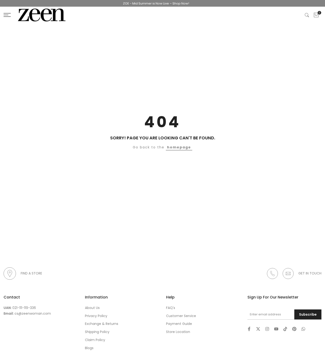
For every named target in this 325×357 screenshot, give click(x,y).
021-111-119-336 (24, 307)
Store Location (178, 331)
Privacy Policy (96, 315)
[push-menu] (7, 15)
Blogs (89, 348)
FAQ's (170, 307)
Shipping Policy (97, 331)
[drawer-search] (307, 15)
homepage (179, 147)
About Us (92, 307)
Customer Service (181, 315)
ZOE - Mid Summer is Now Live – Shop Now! (152, 3)
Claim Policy (95, 339)
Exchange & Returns (101, 323)
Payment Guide (179, 323)
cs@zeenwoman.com (33, 313)
